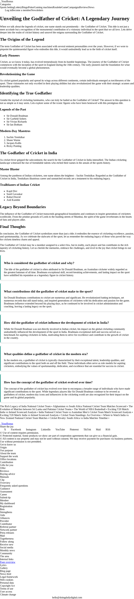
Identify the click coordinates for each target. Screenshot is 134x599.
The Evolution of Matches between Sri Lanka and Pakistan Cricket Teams (66, 408)
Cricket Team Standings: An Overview (81, 415)
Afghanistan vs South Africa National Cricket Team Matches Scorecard (89, 406)
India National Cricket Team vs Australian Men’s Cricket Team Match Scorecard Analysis (85, 412)
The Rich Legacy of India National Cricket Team (25, 406)
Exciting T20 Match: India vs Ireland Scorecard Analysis (29, 415)
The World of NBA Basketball (89, 409)
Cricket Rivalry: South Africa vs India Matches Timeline (79, 418)
